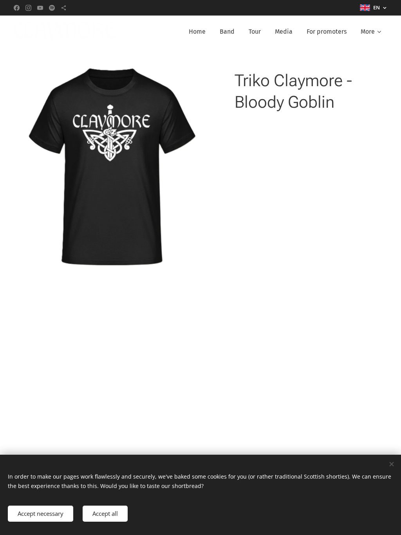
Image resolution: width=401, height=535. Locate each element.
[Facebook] (17, 7)
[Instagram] (28, 7)
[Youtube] (40, 7)
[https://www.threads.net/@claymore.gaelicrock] (64, 7)
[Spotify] (52, 7)
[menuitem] (197, 32)
